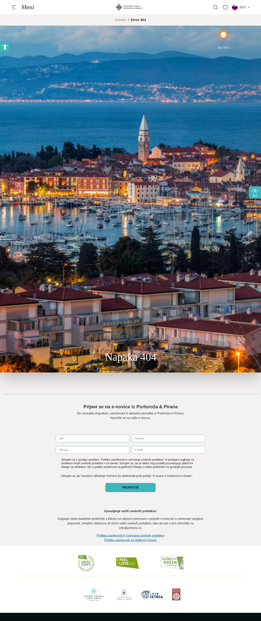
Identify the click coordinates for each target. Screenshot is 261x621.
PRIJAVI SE (130, 487)
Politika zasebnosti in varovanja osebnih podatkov (131, 535)
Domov (120, 20)
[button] (5, 47)
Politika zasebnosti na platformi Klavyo (130, 540)
